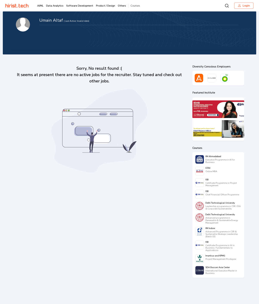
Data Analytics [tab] (54, 5)
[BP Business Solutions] (224, 78)
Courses (135, 5)
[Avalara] (199, 78)
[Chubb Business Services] (211, 78)
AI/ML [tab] (40, 5)
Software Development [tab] (79, 5)
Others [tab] (122, 5)
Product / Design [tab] (105, 5)
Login (246, 5)
